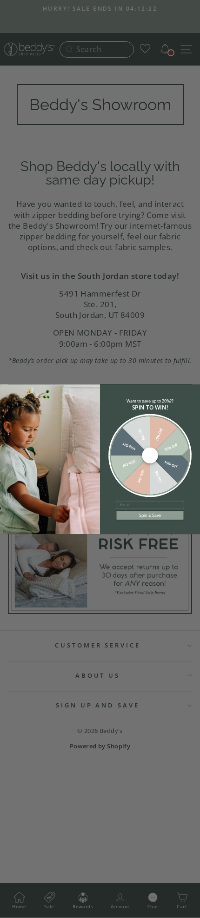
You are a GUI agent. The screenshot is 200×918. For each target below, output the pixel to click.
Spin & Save (149, 515)
